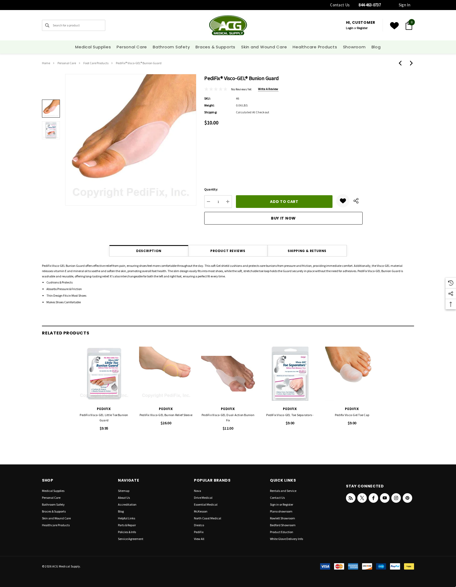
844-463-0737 (370, 4)
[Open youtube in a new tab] (385, 498)
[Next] (410, 63)
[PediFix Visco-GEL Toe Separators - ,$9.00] (290, 374)
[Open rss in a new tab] (350, 498)
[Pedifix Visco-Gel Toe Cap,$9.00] (352, 374)
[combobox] (73, 25)
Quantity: (211, 189)
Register (362, 28)
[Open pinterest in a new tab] (407, 498)
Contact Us (340, 4)
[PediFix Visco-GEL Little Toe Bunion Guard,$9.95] (104, 374)
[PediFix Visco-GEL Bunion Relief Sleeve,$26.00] (166, 374)
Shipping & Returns (307, 251)
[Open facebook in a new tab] (373, 498)
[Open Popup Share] (356, 200)
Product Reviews (227, 251)
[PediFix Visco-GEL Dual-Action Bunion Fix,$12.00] (228, 374)
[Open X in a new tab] (362, 498)
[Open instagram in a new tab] (396, 498)
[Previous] (401, 63)
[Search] (47, 25)
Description (149, 251)
